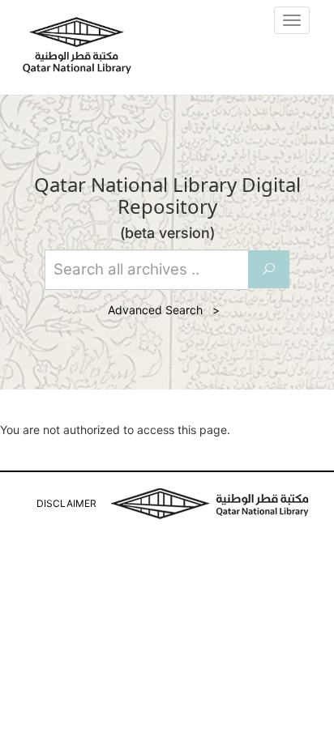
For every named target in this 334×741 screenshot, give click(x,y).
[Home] (77, 45)
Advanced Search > (167, 310)
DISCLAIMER (66, 503)
